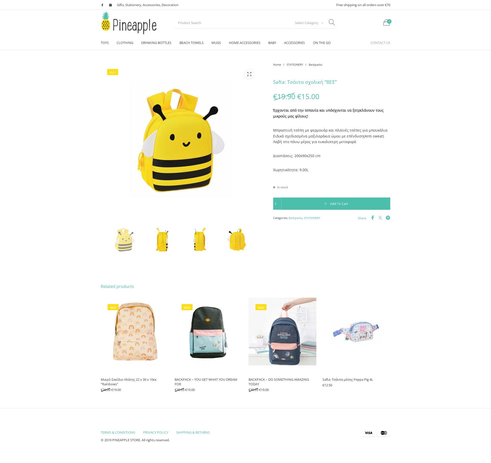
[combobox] (307, 23)
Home (277, 64)
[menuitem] (105, 43)
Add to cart (339, 203)
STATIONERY (295, 64)
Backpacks (315, 64)
